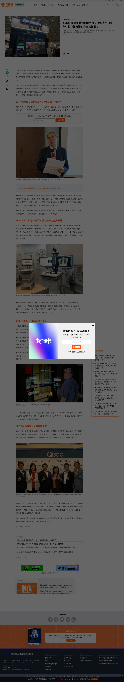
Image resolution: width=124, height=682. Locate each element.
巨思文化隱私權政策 (79, 352)
